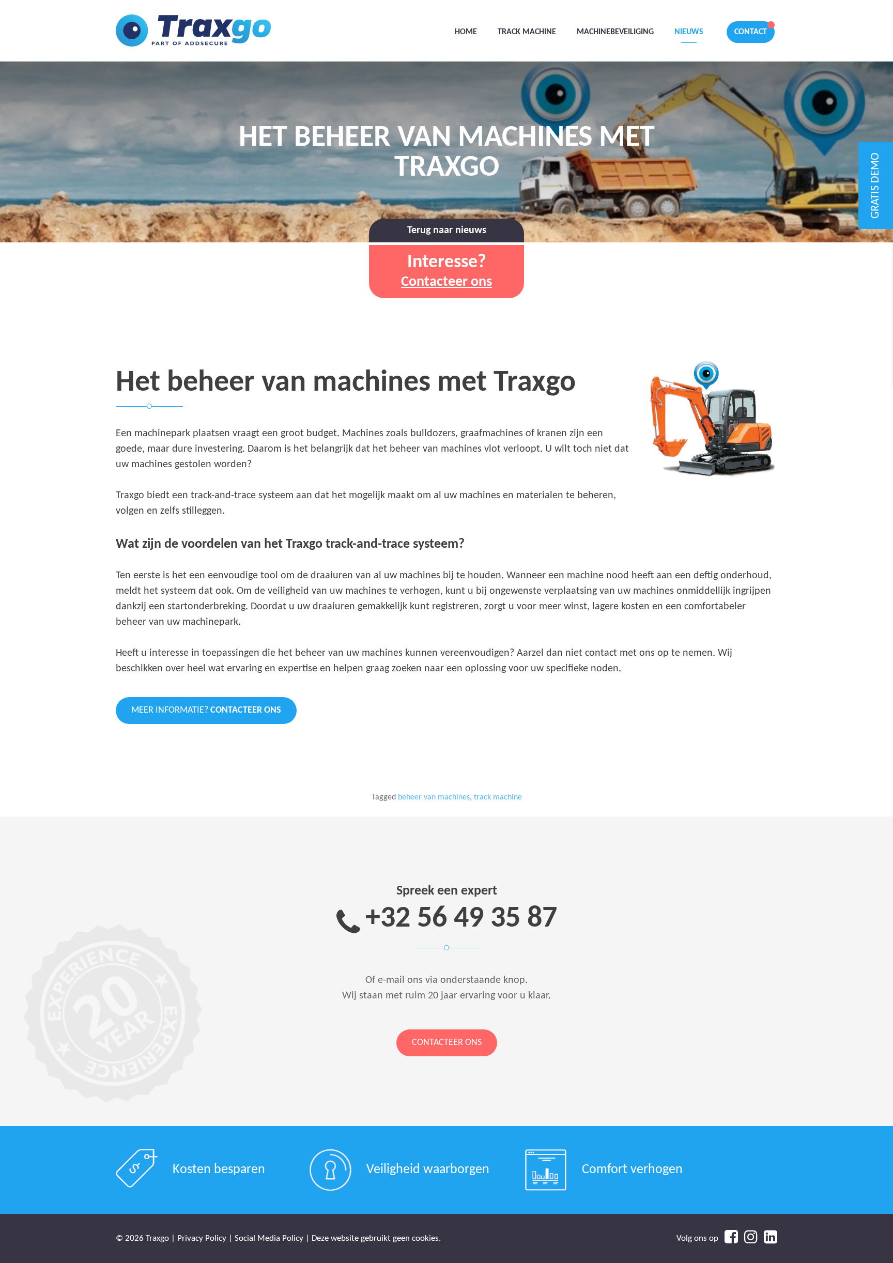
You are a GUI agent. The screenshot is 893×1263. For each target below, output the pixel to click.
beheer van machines (434, 797)
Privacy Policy (201, 1238)
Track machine (527, 32)
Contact (750, 32)
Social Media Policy (269, 1238)
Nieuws (688, 32)
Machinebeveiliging (615, 32)
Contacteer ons (447, 1043)
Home (466, 32)
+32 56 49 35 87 (461, 919)
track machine (498, 797)
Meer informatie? (206, 710)
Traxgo (193, 31)
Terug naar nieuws (446, 230)
